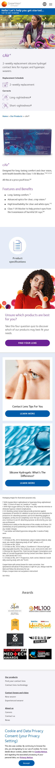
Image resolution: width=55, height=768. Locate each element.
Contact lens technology (16, 684)
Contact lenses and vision (17, 692)
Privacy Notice (26, 757)
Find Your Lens (27, 343)
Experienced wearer (14, 700)
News (7, 720)
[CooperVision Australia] (27, 4)
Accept (26, 763)
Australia (45, 4)
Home (5, 116)
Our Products (16, 116)
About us (9, 708)
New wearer (10, 696)
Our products (11, 677)
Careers (8, 712)
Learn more (27, 413)
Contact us (10, 716)
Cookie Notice (41, 751)
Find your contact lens (15, 681)
